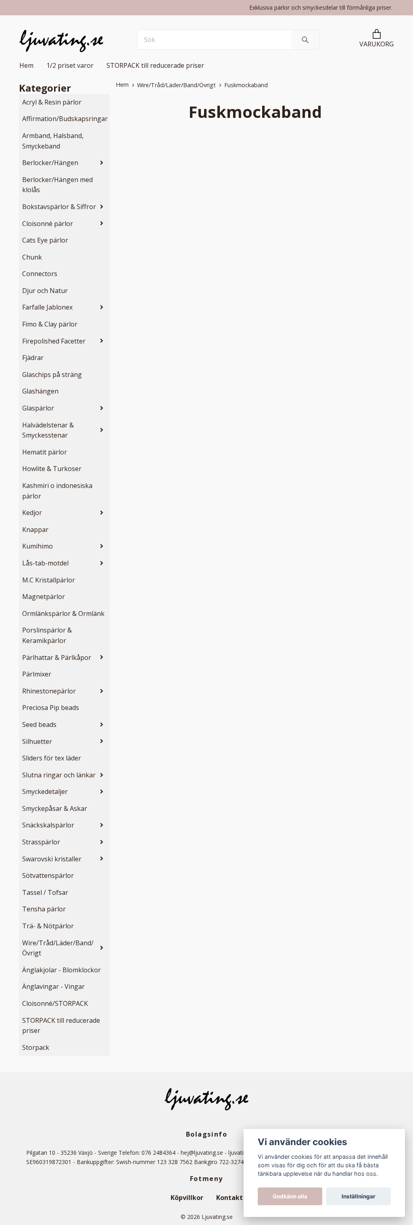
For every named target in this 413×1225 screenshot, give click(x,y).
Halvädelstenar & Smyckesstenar (48, 430)
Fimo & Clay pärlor (49, 324)
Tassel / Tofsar (45, 892)
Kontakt (229, 1197)
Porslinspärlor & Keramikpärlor (47, 635)
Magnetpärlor (43, 596)
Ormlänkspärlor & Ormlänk (63, 613)
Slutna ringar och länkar (59, 775)
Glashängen (40, 391)
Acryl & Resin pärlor (51, 102)
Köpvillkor (187, 1197)
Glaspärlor (38, 408)
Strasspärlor (41, 842)
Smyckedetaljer (45, 791)
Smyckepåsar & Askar (54, 808)
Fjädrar (33, 357)
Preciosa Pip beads (50, 707)
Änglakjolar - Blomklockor (61, 969)
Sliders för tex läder (51, 758)
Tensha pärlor (44, 909)
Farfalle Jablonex (47, 307)
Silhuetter (37, 741)
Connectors (39, 273)
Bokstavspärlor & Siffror (59, 206)
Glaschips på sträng (52, 374)
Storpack (35, 1047)
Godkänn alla (290, 1196)
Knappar (35, 529)
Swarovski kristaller (51, 858)
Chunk (32, 257)
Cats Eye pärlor (45, 240)
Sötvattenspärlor (48, 875)
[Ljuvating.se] (61, 39)
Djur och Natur (45, 290)
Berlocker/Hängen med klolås (57, 185)
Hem (26, 65)
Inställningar (358, 1196)
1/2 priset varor (70, 65)
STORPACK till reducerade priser (155, 65)
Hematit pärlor (44, 452)
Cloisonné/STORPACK (55, 1003)
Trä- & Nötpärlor (48, 925)
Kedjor (32, 512)
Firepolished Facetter (54, 341)
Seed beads (39, 724)
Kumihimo (37, 546)
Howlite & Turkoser (51, 468)
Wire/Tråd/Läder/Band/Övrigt (58, 948)
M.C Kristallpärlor (48, 580)
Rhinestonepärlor (49, 691)
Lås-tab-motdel (45, 563)
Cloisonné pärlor (47, 223)
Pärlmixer (36, 674)
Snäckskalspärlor (48, 825)
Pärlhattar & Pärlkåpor (56, 657)
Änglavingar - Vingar (53, 986)
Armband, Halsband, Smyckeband (52, 141)
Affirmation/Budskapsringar (65, 118)
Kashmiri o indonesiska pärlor (57, 490)
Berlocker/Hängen (50, 162)
